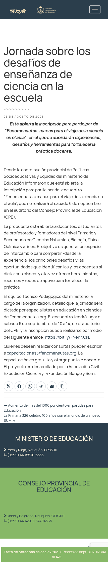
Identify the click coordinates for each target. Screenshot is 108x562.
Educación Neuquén (33, 9)
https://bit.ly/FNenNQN (67, 337)
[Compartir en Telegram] (41, 386)
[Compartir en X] (8, 386)
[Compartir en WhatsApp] (30, 386)
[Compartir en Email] (52, 386)
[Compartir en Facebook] (19, 386)
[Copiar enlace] (62, 386)
